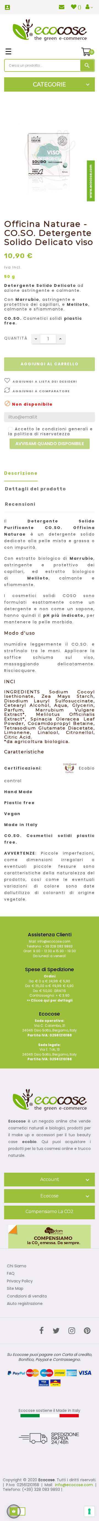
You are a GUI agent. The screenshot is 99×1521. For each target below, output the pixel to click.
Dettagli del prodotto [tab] (35, 488)
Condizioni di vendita (27, 1296)
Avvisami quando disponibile (49, 443)
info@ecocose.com (74, 1485)
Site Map (15, 1288)
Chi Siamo (16, 1266)
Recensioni (20, 504)
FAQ (11, 1273)
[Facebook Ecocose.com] (41, 1331)
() (79, 7)
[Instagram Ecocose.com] (71, 1331)
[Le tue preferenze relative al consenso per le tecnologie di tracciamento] (89, 1511)
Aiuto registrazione (25, 1303)
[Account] (89, 7)
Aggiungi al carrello (50, 364)
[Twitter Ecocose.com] (56, 1331)
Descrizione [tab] (21, 473)
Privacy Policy (20, 1281)
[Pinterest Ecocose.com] (87, 1331)
